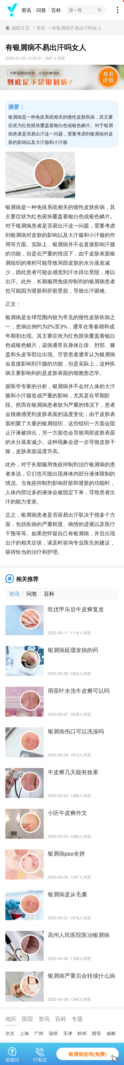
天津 (67, 1033)
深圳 (53, 1033)
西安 (96, 1033)
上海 (24, 1033)
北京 (9, 1033)
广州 (38, 1033)
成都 (110, 1033)
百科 (56, 9)
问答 (41, 9)
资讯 (26, 9)
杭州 (82, 1033)
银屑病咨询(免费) (87, 1053)
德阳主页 (21, 27)
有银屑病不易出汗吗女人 (77, 27)
